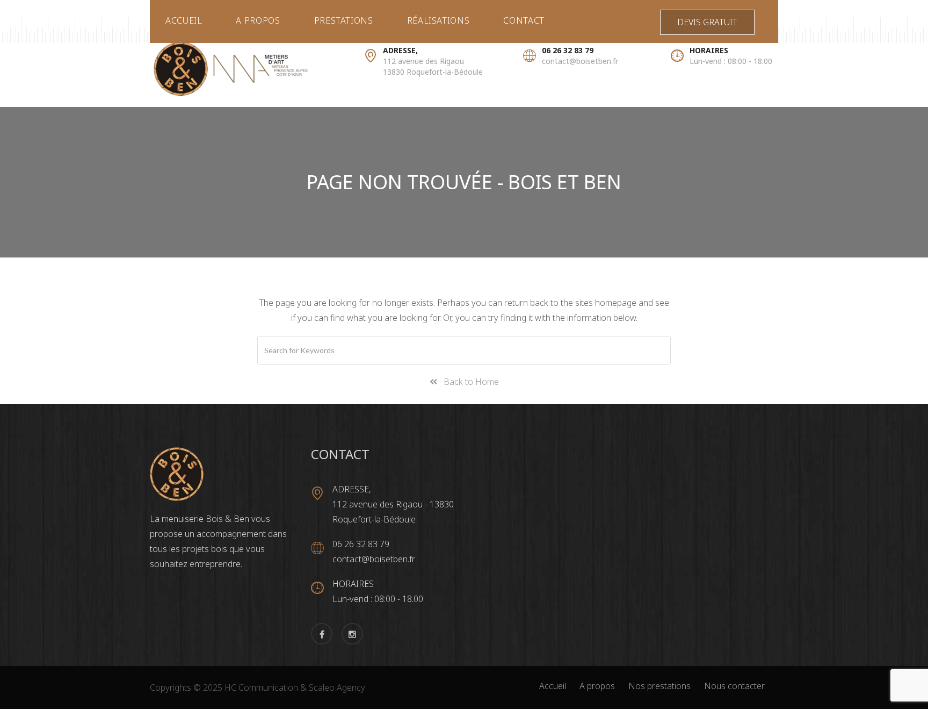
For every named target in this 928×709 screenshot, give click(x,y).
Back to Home (468, 382)
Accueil (183, 20)
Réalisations (438, 20)
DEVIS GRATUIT (707, 22)
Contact (523, 20)
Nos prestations (659, 686)
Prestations (343, 20)
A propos (258, 20)
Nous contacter (734, 686)
